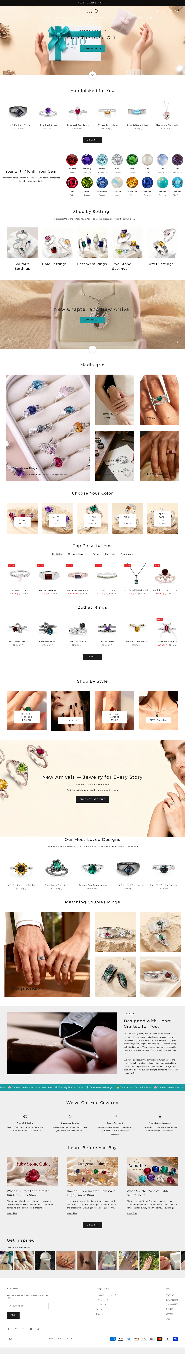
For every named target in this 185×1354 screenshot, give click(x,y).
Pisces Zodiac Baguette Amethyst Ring (107, 642)
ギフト (35, 18)
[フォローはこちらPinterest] (23, 1328)
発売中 (111, 18)
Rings (96, 554)
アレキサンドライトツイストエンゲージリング (164, 885)
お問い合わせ (126, 18)
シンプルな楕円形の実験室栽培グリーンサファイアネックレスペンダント (136, 590)
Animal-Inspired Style (114, 717)
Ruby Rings (22, 522)
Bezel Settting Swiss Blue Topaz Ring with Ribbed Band (136, 125)
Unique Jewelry (77, 554)
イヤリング (60, 18)
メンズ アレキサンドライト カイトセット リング (18, 125)
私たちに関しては (144, 18)
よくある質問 (172, 1304)
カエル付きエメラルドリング (57, 885)
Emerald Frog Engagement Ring (92, 885)
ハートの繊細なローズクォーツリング (20, 590)
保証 (168, 1318)
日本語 (9, 1339)
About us (129, 1013)
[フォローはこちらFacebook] (8, 1328)
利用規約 (170, 1309)
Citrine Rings (128, 520)
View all (92, 140)
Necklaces (127, 554)
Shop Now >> (92, 55)
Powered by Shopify (69, 1339)
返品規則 (170, 1314)
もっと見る (12, 1213)
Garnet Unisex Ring (48, 590)
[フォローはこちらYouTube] (30, 1328)
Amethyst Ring (57, 520)
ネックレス (75, 18)
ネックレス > (102, 1304)
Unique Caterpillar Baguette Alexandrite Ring (107, 125)
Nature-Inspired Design (26, 717)
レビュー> (101, 1309)
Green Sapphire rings (163, 519)
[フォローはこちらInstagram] (15, 1328)
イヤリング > (102, 1299)
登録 (13, 1315)
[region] (92, 40)
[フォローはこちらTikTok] (38, 1328)
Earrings (110, 554)
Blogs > (99, 1314)
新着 (101, 18)
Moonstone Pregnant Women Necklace (166, 125)
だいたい (170, 1295)
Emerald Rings (92, 520)
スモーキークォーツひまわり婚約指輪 (21, 885)
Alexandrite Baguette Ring (78, 590)
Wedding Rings (158, 417)
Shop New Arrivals (92, 799)
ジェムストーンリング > (107, 1295)
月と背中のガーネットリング (165, 590)
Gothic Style (70, 720)
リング (47, 18)
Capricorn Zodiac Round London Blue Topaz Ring (48, 642)
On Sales (57, 554)
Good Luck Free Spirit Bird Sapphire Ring (77, 125)
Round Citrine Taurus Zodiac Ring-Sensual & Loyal (137, 642)
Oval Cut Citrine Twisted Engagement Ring (48, 125)
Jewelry (90, 18)
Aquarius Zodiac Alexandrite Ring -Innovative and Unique (77, 642)
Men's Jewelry (157, 473)
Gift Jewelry (158, 720)
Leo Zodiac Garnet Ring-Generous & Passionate (18, 642)
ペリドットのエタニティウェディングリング (107, 590)
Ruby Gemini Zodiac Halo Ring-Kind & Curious (167, 642)
